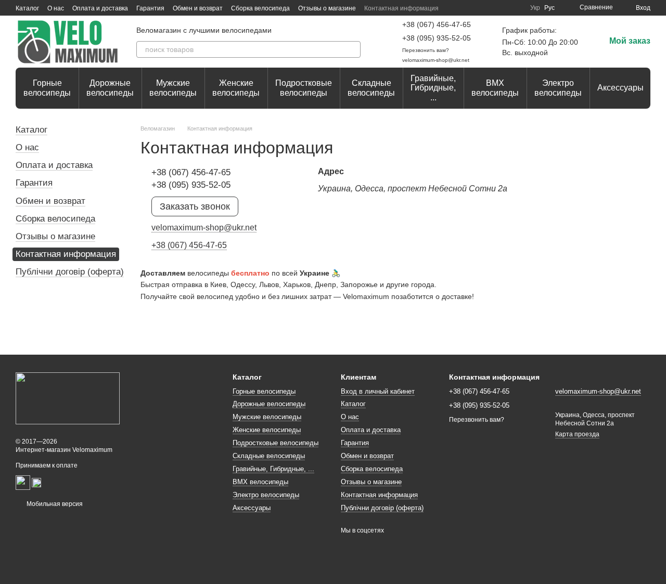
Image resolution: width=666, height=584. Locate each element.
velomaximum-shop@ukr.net (435, 60)
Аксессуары (620, 87)
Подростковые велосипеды (303, 88)
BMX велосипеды (495, 88)
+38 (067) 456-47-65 (436, 24)
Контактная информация (401, 8)
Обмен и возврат (198, 8)
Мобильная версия (54, 504)
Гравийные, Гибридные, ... (433, 88)
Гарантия (150, 8)
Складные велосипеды (371, 88)
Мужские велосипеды (173, 88)
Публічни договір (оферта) (70, 272)
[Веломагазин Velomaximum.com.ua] (68, 397)
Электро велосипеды (558, 88)
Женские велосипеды (236, 88)
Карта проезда (577, 434)
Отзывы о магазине (327, 8)
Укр (535, 8)
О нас (55, 8)
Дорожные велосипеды (110, 88)
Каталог (27, 8)
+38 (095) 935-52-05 (436, 38)
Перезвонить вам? (425, 50)
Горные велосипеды (47, 88)
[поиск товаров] (352, 49)
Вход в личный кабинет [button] (378, 391)
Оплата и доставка (100, 8)
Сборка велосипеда (260, 8)
